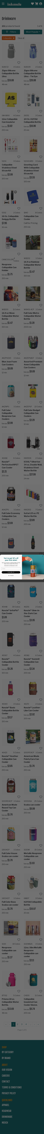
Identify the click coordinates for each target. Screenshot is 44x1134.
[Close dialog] (43, 556)
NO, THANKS (11, 575)
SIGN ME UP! (11, 572)
